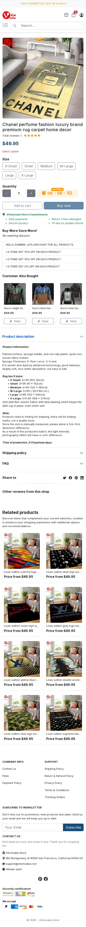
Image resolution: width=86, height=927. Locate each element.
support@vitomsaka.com (21, 863)
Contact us (9, 768)
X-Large (27, 175)
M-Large (66, 166)
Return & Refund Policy (59, 775)
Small (28, 166)
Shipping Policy (54, 768)
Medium (46, 166)
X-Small (11, 166)
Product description (18, 336)
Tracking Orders (55, 797)
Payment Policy (11, 782)
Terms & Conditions (57, 790)
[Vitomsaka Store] (9, 15)
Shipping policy (14, 453)
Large (9, 175)
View (17, 321)
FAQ (5, 463)
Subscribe (73, 827)
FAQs (5, 775)
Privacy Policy (53, 782)
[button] (6, 25)
